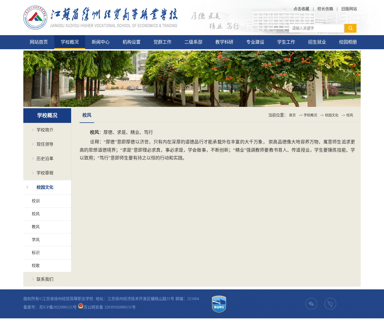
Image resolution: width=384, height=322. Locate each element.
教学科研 (224, 42)
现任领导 (45, 144)
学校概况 (70, 42)
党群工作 (162, 42)
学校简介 (45, 130)
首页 (292, 115)
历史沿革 (45, 158)
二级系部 (193, 42)
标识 (36, 253)
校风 (36, 214)
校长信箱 (325, 9)
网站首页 (39, 42)
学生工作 (286, 42)
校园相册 (348, 42)
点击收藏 (301, 9)
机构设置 (132, 42)
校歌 (36, 266)
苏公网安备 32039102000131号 (109, 307)
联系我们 (45, 279)
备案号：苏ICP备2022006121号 (50, 307)
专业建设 (255, 42)
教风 (36, 227)
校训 (36, 201)
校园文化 (45, 187)
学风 (36, 240)
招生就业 (317, 42)
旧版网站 (349, 9)
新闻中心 (101, 42)
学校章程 (45, 173)
